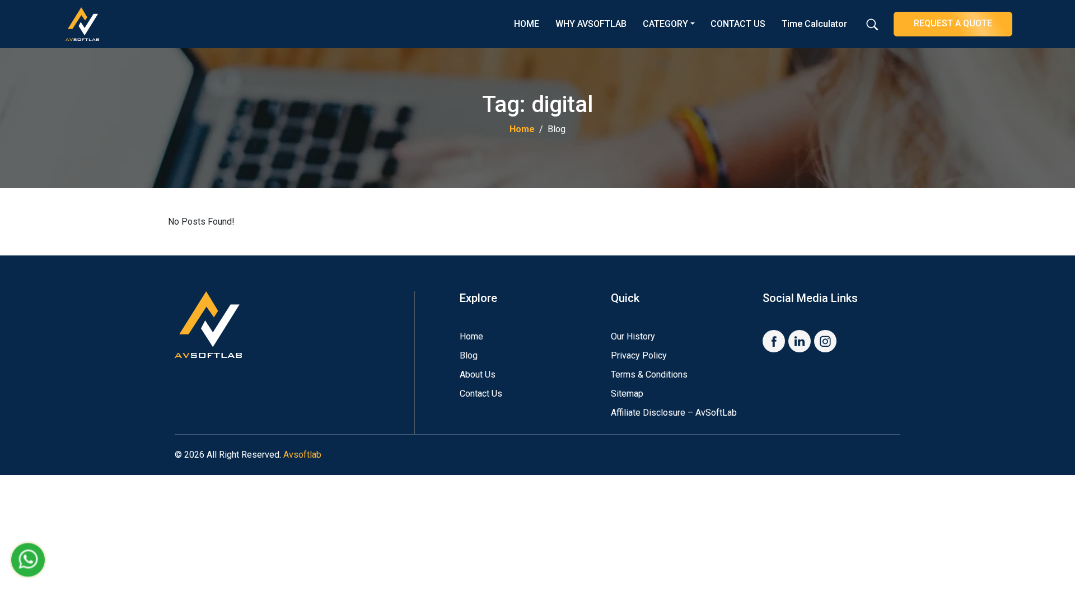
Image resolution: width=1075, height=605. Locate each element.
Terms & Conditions (649, 374)
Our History (633, 336)
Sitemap (627, 393)
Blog (469, 355)
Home (522, 129)
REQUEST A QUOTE (953, 23)
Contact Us (481, 393)
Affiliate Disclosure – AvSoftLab (674, 412)
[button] (872, 29)
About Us (478, 374)
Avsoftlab (302, 454)
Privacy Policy (639, 355)
